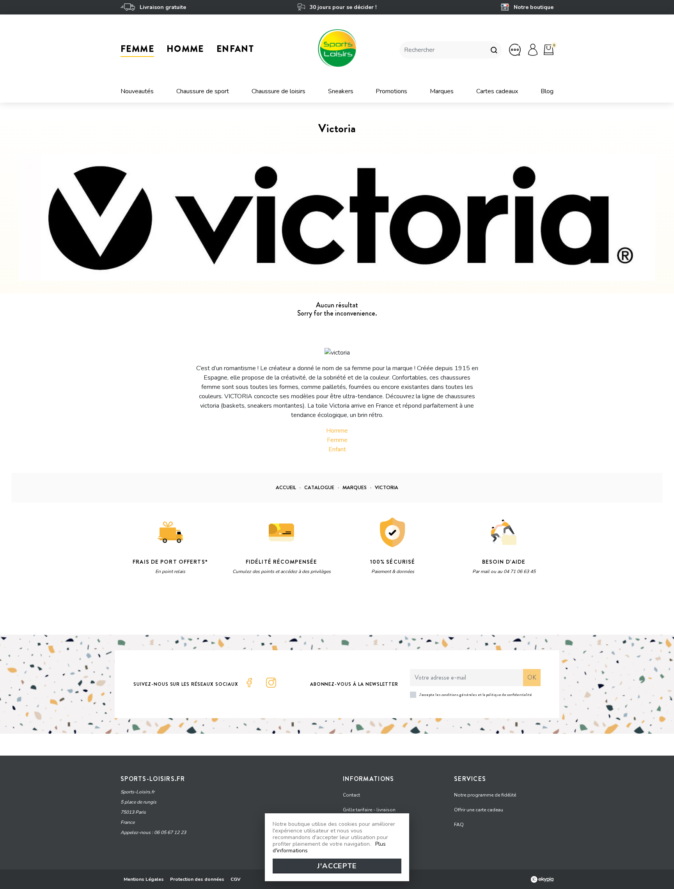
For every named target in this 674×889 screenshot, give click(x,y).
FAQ (459, 825)
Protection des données (197, 879)
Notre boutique (532, 7)
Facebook (249, 682)
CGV (236, 879)
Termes (218, 609)
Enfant (337, 449)
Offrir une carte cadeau (478, 810)
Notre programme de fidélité (485, 795)
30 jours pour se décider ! (342, 7)
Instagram (271, 682)
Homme (337, 430)
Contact (351, 795)
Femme (337, 440)
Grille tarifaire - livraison (369, 810)
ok (531, 677)
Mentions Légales (144, 879)
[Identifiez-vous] (532, 49)
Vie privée (194, 609)
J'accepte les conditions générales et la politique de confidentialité (475, 694)
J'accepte (337, 866)
